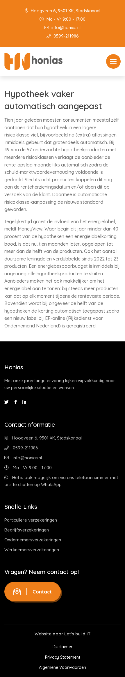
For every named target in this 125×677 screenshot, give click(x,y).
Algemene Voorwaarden (62, 667)
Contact (42, 592)
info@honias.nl (65, 27)
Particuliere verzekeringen (30, 520)
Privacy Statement (62, 657)
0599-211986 (65, 36)
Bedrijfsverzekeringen (26, 530)
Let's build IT (77, 634)
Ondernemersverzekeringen (32, 540)
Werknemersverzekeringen (31, 549)
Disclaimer (62, 646)
